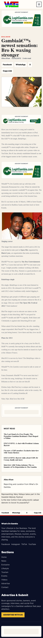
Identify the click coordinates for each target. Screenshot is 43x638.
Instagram (15, 544)
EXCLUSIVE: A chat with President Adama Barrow (21, 444)
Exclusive (5, 564)
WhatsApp (20, 64)
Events (4, 576)
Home (4, 557)
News (3, 561)
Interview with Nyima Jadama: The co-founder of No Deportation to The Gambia (20, 466)
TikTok (24, 544)
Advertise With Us (13, 615)
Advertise (5, 583)
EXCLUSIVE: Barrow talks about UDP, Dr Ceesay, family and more (21, 458)
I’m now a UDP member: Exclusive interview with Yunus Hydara (21, 451)
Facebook (7, 64)
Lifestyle (5, 568)
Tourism (4, 572)
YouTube (32, 544)
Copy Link (7, 71)
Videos (4, 579)
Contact (4, 587)
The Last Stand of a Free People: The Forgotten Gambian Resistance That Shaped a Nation (21, 436)
